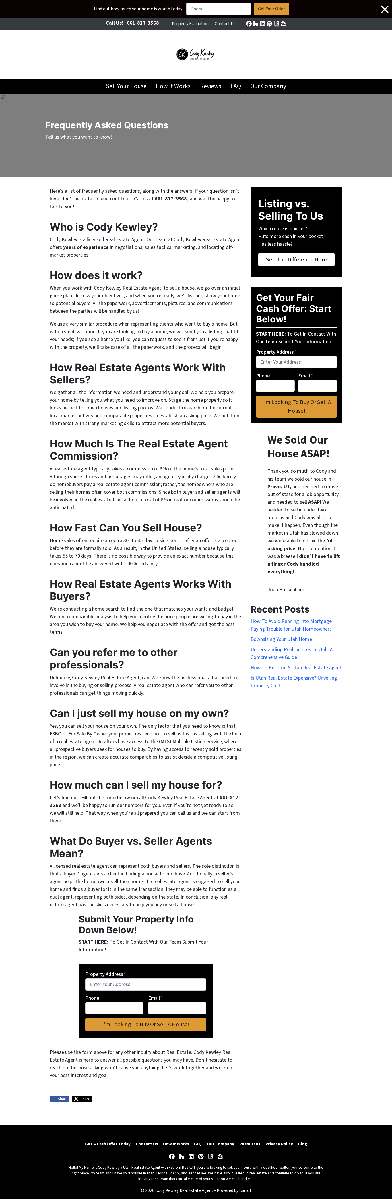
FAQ (235, 86)
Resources (249, 1144)
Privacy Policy (279, 1144)
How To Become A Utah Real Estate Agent (296, 667)
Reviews (210, 86)
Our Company (268, 86)
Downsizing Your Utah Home (281, 639)
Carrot (245, 1190)
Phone (92, 998)
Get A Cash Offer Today (108, 1144)
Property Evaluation (190, 24)
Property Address (105, 974)
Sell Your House (126, 86)
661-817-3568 (143, 23)
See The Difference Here (296, 259)
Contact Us (225, 24)
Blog (302, 1144)
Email (155, 998)
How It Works (173, 86)
